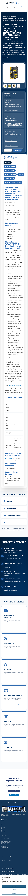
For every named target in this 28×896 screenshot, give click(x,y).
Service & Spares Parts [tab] (10, 174)
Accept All (14, 886)
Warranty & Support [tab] (9, 170)
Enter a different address (11, 145)
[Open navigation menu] (21, 3)
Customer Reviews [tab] (9, 178)
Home (3, 16)
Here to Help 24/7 (6, 857)
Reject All (14, 893)
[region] (14, 885)
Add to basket (17, 150)
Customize (14, 889)
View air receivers (9, 458)
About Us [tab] (20, 174)
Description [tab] (7, 162)
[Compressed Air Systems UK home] (10, 3)
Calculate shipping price (11, 141)
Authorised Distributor (8, 871)
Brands (7, 16)
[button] (5, 86)
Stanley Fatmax (13, 16)
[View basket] (18, 3)
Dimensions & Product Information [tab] (13, 182)
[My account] (16, 3)
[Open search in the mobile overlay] (14, 8)
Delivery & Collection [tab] (10, 166)
